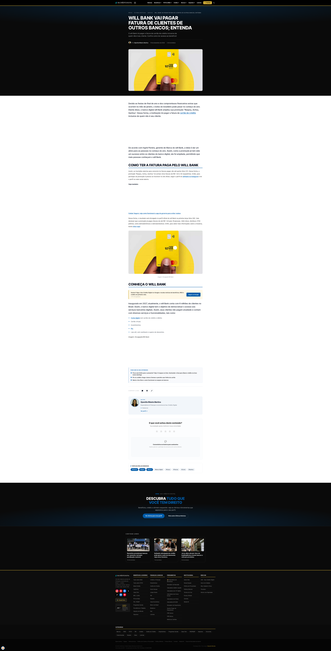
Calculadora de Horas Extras (173, 594)
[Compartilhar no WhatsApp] (142, 391)
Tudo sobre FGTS (138, 583)
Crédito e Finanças (155, 579)
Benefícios (157, 2)
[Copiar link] (152, 391)
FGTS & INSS (166, 2)
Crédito (176, 2)
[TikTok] (117, 594)
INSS (124, 631)
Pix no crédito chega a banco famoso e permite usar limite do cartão (154, 377)
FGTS (130, 631)
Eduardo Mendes (211, 646)
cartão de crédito (188, 113)
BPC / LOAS (136, 595)
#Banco (150, 469)
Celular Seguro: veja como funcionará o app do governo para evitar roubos (154, 213)
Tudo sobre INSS (137, 579)
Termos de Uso (188, 592)
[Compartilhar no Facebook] (147, 391)
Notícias (149, 2)
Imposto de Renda (138, 611)
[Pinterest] (124, 594)
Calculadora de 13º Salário (174, 591)
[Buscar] (213, 2)
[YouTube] (120, 591)
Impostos (191, 2)
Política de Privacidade (190, 586)
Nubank (152, 598)
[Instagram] (117, 591)
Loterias (199, 2)
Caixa (135, 635)
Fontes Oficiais (188, 595)
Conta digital (135, 318)
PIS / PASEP (136, 602)
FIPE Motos (170, 616)
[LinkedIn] (120, 594)
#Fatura (168, 469)
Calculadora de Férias (173, 599)
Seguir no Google (193, 294)
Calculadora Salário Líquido (174, 587)
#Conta (183, 469)
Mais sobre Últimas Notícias (177, 516)
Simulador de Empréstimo (174, 605)
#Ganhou (191, 469)
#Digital (142, 469)
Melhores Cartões (172, 619)
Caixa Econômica (154, 602)
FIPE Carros (170, 613)
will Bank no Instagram (190, 176)
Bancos (183, 2)
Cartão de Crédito (155, 586)
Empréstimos (153, 583)
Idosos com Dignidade (207, 592)
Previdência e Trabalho (139, 608)
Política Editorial (188, 589)
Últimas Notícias (140, 12)
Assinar (208, 2)
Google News (122, 600)
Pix (132, 328)
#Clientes (134, 469)
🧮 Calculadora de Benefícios (172, 580)
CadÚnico (136, 589)
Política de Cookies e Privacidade (145, 641)
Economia (208, 631)
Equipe (125, 641)
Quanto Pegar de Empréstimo (171, 609)
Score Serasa (153, 589)
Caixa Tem (136, 592)
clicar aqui (136, 226)
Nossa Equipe (187, 583)
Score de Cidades (205, 583)
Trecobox (203, 589)
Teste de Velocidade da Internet (193, 641)
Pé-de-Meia (136, 598)
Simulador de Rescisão (173, 584)
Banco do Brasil (154, 605)
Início (130, 12)
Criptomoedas (120, 635)
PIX (151, 595)
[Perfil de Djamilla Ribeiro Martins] (129, 42)
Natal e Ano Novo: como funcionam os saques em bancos (150, 380)
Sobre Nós (187, 579)
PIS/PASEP (192, 631)
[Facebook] (124, 591)
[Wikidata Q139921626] (137, 646)
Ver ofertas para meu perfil (153, 516)
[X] (128, 591)
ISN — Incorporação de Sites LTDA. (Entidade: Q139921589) (137, 648)
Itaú (151, 611)
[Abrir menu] (135, 2)
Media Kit (186, 602)
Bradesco (152, 608)
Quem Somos (119, 641)
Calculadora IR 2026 (172, 602)
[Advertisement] (165, 132)
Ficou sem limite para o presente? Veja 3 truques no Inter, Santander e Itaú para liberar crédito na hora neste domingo (165, 374)
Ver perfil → (144, 411)
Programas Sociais (138, 605)
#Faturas (175, 469)
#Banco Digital (159, 469)
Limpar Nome (153, 592)
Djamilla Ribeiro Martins (141, 42)
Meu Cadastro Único (206, 586)
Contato (186, 598)
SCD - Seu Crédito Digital (207, 579)
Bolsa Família (136, 586)
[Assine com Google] (165, 451)
